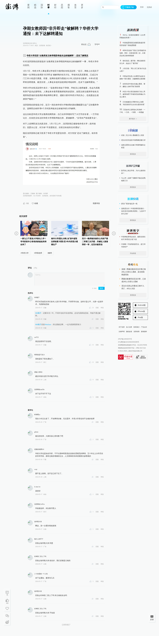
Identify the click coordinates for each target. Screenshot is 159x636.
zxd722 (36, 337)
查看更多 (133, 154)
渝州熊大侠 (38, 521)
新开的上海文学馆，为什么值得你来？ (133, 172)
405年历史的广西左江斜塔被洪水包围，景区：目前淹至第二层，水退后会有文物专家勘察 (132, 53)
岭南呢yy (37, 414)
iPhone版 (141, 311)
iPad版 (140, 317)
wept (35, 469)
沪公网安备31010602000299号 (128, 342)
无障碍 (149, 7)
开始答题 (133, 253)
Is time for (37, 487)
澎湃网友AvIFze (39, 504)
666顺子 (37, 297)
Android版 (142, 305)
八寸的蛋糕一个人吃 (41, 574)
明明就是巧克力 (39, 355)
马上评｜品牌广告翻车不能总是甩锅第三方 (133, 179)
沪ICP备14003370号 (125, 339)
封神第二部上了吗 (40, 556)
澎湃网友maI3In (39, 389)
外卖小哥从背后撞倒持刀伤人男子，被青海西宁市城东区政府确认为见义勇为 (132, 94)
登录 (142, 7)
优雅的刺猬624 (39, 449)
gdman (36, 432)
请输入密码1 (38, 372)
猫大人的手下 (38, 539)
